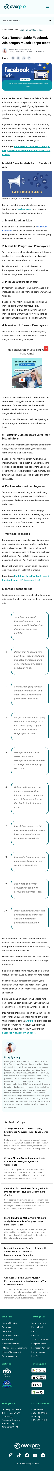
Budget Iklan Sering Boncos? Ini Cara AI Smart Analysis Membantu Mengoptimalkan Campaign (25, 1251)
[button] (47, 6)
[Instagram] (11, 1455)
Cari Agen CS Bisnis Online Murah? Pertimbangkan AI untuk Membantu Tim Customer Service (25, 1281)
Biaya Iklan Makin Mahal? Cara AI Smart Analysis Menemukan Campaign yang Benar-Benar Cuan (25, 1221)
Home (4, 29)
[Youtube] (35, 1455)
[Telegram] (43, 1455)
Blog (11, 29)
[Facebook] (27, 1455)
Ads (16, 29)
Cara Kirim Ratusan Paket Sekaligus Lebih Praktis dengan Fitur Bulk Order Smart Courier (26, 1192)
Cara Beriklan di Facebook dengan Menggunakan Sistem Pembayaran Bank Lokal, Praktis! (26, 150)
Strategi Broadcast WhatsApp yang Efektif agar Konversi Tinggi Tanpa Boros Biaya (26, 1132)
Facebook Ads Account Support (19, 1032)
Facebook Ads (23, 208)
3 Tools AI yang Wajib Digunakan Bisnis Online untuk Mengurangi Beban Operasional (24, 1161)
